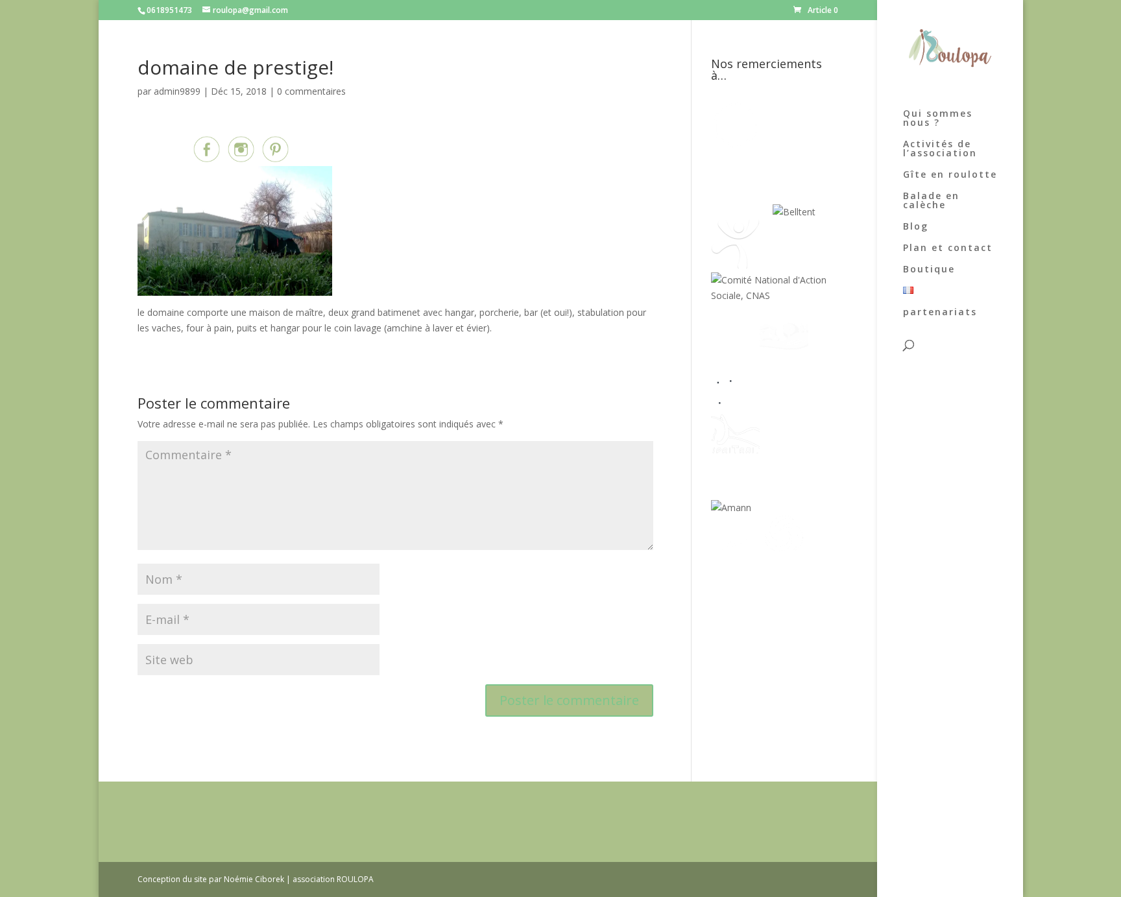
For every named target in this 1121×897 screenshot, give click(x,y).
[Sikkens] (784, 455)
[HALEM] (784, 348)
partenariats (940, 312)
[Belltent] (794, 212)
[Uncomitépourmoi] (735, 265)
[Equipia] (790, 145)
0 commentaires (311, 91)
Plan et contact (948, 248)
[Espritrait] (735, 455)
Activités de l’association (940, 149)
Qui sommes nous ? (937, 118)
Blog (915, 227)
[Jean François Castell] (735, 348)
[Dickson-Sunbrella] (775, 507)
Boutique (929, 270)
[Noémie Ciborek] (735, 145)
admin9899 (177, 91)
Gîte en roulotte (950, 175)
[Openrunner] (784, 561)
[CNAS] (774, 295)
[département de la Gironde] (784, 402)
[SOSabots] (735, 561)
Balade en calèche (931, 201)
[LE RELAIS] (735, 402)
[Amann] (731, 507)
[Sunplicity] (742, 212)
